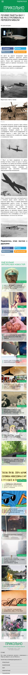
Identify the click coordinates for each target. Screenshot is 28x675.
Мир (3, 667)
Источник (3, 255)
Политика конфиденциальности (11, 659)
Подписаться (22, 1)
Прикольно (5, 662)
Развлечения (6, 665)
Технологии (6, 673)
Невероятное (6, 670)
